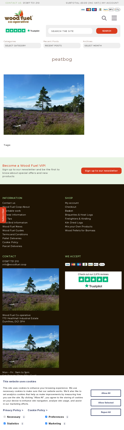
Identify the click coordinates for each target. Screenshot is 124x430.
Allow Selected (106, 402)
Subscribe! (3, 215)
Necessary (13, 417)
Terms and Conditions (15, 234)
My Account (110, 3)
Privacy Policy (13, 410)
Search (106, 30)
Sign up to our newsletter (101, 170)
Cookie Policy (10, 242)
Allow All (105, 393)
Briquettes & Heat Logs (79, 214)
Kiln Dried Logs (74, 222)
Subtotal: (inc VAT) (83, 3)
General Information (14, 214)
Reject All (106, 412)
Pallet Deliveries (11, 238)
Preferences (56, 417)
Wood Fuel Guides (13, 230)
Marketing (55, 423)
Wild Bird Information (15, 222)
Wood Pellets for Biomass (80, 230)
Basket (69, 210)
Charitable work (11, 210)
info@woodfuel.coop (14, 264)
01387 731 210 (31, 3)
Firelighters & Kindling (78, 218)
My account (72, 203)
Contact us (8, 203)
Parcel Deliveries (12, 246)
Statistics (13, 423)
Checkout (70, 207)
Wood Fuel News (12, 226)
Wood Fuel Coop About (16, 207)
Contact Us (13, 3)
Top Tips (7, 218)
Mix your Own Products (78, 226)
